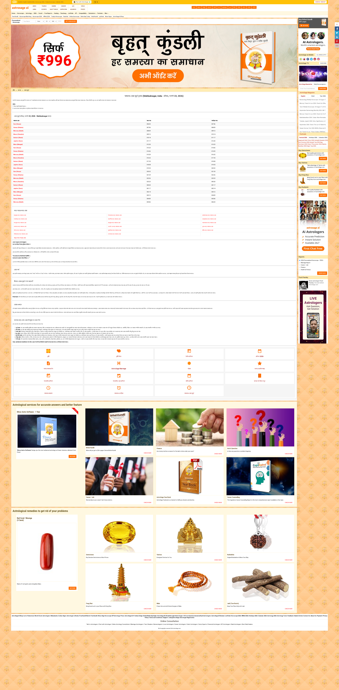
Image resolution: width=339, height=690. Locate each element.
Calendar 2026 (59, 2)
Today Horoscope (50, 2)
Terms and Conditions (155, 617)
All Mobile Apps (321, 54)
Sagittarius (54, 9)
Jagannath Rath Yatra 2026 (306, 140)
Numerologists (158, 624)
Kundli (24, 2)
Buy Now (305, 25)
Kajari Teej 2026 (311, 146)
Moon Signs (108, 16)
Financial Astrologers (214, 624)
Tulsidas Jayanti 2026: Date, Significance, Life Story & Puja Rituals (314, 121)
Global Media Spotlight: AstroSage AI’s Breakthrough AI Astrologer (163, 616)
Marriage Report (305, 262)
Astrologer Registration (187, 617)
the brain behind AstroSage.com (316, 282)
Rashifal (20, 2)
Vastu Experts (202, 624)
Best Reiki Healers (247, 624)
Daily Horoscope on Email (321, 84)
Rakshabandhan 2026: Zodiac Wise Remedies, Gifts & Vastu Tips (314, 117)
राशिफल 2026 (46, 16)
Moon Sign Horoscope (104, 616)
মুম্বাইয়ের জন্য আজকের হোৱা (114, 230)
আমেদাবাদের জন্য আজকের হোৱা (209, 222)
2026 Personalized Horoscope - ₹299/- (312, 260)
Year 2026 (323, 96)
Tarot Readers (148, 624)
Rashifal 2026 (30, 2)
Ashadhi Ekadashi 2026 (321, 140)
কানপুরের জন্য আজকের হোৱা (20, 222)
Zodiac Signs (62, 616)
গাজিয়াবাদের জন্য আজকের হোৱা (21, 234)
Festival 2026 (303, 137)
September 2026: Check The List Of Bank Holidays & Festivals (314, 124)
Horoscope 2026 (39, 2)
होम (14, 90)
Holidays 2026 (313, 137)
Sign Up (323, 2)
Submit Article (298, 616)
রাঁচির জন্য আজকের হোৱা (207, 230)
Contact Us (306, 616)
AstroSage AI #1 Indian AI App (133, 616)
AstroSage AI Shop (118, 16)
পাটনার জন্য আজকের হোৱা (19, 230)
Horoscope (20, 13)
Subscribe (323, 63)
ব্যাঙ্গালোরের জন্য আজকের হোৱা (209, 215)
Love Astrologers (168, 624)
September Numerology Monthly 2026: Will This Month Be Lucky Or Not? (314, 110)
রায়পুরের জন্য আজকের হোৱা (114, 222)
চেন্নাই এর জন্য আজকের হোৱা (115, 226)
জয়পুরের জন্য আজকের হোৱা (20, 215)
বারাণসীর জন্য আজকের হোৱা (114, 219)
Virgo (83, 6)
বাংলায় (19, 90)
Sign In (317, 2)
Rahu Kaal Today (85, 16)
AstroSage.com (177, 628)
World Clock (38, 616)
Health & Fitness (306, 269)
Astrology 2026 (271, 616)
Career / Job (304, 265)
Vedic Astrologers (192, 624)
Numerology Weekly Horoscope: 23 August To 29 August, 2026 (314, 99)
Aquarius (73, 9)
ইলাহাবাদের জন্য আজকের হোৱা (115, 215)
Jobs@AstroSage (174, 617)
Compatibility (83, 13)
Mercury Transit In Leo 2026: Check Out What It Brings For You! (314, 103)
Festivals (100, 13)
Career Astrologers (180, 624)
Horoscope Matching (25, 16)
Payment (319, 616)
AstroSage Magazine (307, 93)
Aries (34, 6)
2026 (35, 13)
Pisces (83, 9)
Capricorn (63, 9)
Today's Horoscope (56, 16)
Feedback (290, 616)
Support (165, 617)
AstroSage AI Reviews (218, 616)
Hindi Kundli (94, 16)
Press (122, 616)
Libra (34, 9)
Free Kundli (15, 16)
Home (13, 13)
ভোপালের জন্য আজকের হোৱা (20, 226)
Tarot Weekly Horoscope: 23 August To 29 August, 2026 (314, 107)
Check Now (147, 453)
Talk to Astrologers (92, 624)
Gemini (54, 6)
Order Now (322, 273)
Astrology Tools (282, 616)
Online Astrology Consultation (121, 624)
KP (76, 13)
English (303, 96)
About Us (313, 616)
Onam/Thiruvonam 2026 (315, 144)
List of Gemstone (29, 616)
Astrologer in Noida (73, 616)
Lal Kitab (101, 16)
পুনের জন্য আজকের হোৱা (207, 226)
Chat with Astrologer (82, 2)
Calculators (92, 13)
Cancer (63, 6)
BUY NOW (72, 456)
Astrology (29, 13)
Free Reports (48, 13)
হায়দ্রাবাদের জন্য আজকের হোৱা (209, 219)
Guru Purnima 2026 (304, 142)
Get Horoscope (71, 21)
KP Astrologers (226, 624)
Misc (106, 13)
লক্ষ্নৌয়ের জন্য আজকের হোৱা (20, 219)
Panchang (63, 13)
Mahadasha (54, 616)
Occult (40, 13)
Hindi (312, 96)
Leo (73, 6)
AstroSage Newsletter (305, 84)
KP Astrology (116, 616)
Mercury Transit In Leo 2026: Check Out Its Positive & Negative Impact (314, 114)
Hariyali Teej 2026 (315, 142)
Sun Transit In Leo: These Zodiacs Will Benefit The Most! (314, 132)
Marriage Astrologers (137, 624)
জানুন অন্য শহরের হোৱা (20, 238)
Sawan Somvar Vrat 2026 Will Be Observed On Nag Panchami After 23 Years (314, 128)
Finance (303, 267)
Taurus (44, 6)
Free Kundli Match (84, 616)
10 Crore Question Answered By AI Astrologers (197, 616)
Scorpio (44, 9)
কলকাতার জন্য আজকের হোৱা (114, 234)
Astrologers (46, 616)
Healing (56, 13)
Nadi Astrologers (236, 624)
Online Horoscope (74, 16)
